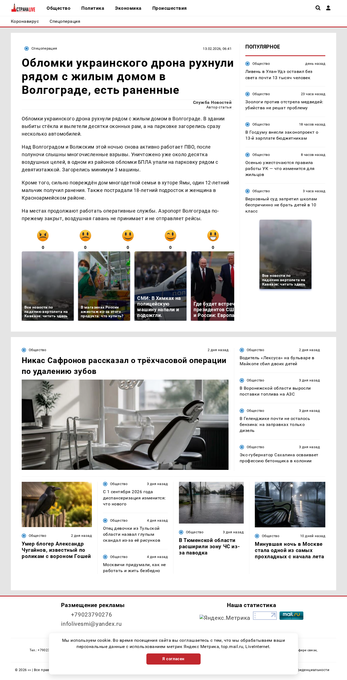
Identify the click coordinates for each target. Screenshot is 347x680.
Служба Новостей (212, 102)
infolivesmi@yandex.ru (91, 624)
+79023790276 (91, 614)
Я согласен (173, 658)
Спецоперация (44, 48)
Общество (261, 64)
